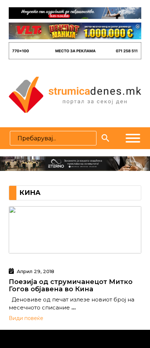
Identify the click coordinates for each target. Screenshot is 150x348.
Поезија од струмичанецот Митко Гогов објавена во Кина (71, 285)
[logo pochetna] (75, 94)
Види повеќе (26, 318)
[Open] (133, 138)
